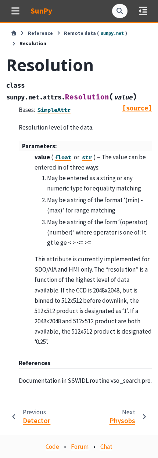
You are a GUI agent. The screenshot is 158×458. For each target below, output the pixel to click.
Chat (106, 447)
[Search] (120, 11)
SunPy (41, 11)
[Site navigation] (15, 11)
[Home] (14, 33)
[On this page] (143, 11)
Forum (80, 447)
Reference (40, 33)
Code (52, 447)
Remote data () (95, 33)
